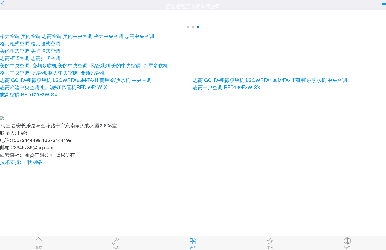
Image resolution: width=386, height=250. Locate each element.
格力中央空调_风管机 (23, 72)
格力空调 (10, 35)
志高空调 (52, 35)
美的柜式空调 (14, 50)
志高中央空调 (139, 35)
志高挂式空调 (45, 57)
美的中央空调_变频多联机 (28, 65)
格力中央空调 (108, 35)
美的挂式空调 (45, 50)
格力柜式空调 (14, 43)
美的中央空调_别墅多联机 (139, 65)
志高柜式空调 (14, 57)
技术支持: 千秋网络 (21, 161)
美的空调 (31, 35)
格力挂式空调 (45, 43)
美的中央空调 (77, 35)
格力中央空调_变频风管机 (76, 72)
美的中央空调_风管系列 (84, 65)
